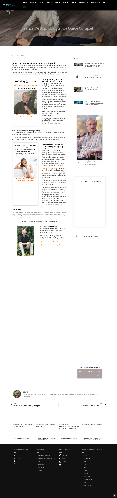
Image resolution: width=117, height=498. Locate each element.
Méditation (105, 371)
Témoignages (41, 467)
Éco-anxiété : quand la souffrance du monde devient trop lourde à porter (94, 103)
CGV (39, 461)
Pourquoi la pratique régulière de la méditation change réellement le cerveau (95, 65)
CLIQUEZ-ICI (29, 116)
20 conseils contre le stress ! (22, 438)
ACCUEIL (25, 2)
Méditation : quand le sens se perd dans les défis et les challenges (93, 439)
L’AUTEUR (32, 2)
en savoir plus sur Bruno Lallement (52, 242)
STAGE (56, 2)
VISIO (72, 2)
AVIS (40, 2)
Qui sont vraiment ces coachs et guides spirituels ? (94, 88)
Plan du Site (41, 464)
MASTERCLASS (94, 2)
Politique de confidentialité (44, 455)
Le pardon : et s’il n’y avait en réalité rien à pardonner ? (94, 76)
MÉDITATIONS (82, 2)
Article (80, 371)
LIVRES (64, 2)
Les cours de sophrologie (49, 168)
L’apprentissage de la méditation (69, 438)
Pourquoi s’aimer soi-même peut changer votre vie (46, 439)
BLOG (104, 2)
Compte (40, 470)
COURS (48, 2)
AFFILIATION (25, 7)
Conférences (88, 371)
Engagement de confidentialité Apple (46, 458)
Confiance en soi (97, 373)
